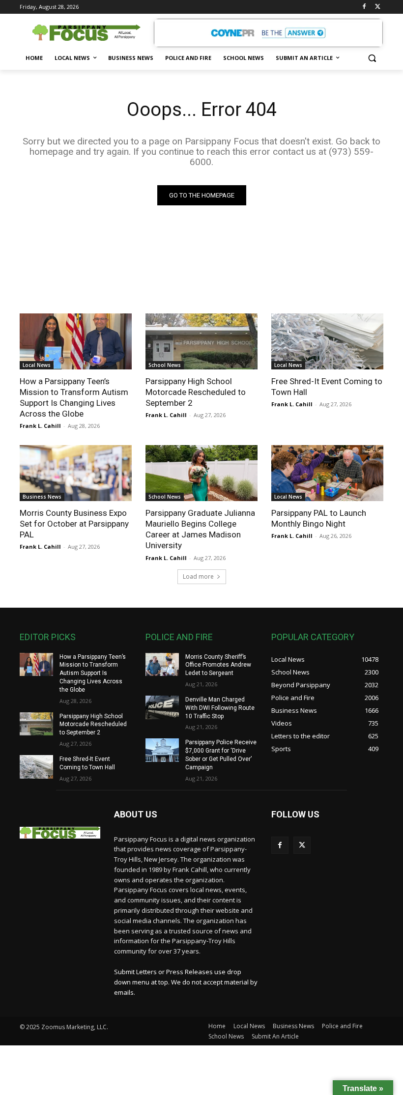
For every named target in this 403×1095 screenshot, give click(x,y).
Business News (42, 496)
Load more (198, 576)
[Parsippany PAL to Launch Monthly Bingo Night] (327, 473)
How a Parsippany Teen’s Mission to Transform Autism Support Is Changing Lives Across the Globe (74, 397)
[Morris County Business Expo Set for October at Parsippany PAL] (76, 473)
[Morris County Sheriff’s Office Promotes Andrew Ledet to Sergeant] (162, 664)
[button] (371, 58)
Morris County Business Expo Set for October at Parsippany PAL (74, 523)
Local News (37, 365)
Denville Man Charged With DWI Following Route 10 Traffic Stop (220, 708)
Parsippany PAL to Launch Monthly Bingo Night (318, 518)
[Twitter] (377, 7)
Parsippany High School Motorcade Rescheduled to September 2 (195, 392)
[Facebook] (364, 7)
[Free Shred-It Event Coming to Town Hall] (327, 341)
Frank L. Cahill (40, 425)
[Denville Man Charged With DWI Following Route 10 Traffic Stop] (162, 707)
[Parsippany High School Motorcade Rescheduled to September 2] (201, 341)
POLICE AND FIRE (179, 637)
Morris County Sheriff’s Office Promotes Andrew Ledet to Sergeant (218, 665)
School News (164, 365)
